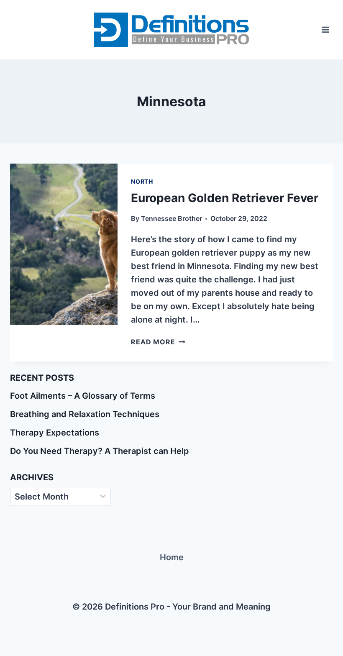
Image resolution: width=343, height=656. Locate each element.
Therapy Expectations (54, 433)
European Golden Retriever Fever (224, 198)
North (142, 181)
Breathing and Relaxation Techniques (84, 414)
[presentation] (64, 244)
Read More (158, 342)
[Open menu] (325, 29)
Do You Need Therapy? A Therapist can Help (99, 451)
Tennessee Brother (171, 218)
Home (172, 557)
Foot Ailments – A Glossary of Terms (82, 396)
